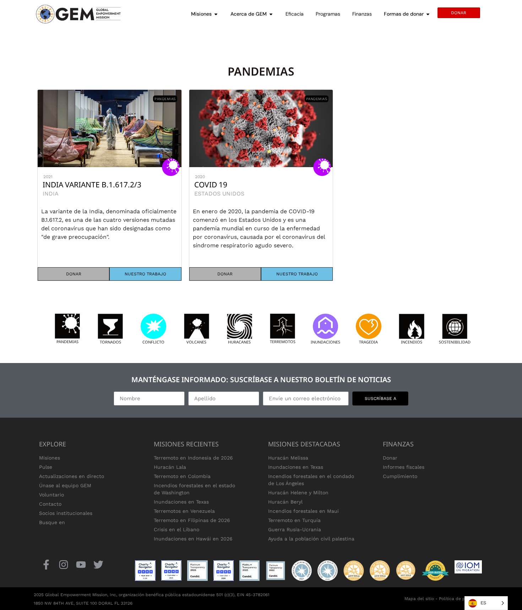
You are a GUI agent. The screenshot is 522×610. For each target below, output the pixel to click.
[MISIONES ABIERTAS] (215, 14)
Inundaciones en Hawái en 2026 (193, 539)
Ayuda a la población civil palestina (311, 539)
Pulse (45, 467)
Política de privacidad (461, 598)
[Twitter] (98, 564)
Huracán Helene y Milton (298, 492)
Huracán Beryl (285, 502)
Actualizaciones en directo (71, 476)
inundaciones (325, 342)
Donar (390, 458)
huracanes (239, 342)
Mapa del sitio (419, 598)
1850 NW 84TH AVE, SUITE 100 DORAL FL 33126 (83, 603)
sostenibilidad (455, 342)
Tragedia (368, 342)
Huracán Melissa (288, 458)
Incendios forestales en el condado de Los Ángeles (311, 479)
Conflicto (153, 342)
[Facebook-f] (46, 564)
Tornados (110, 342)
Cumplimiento (400, 476)
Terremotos (282, 341)
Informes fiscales (403, 467)
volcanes (196, 342)
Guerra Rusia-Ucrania (294, 529)
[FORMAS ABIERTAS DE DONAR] (427, 14)
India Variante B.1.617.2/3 (92, 184)
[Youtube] (81, 564)
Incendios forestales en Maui (303, 511)
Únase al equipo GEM (65, 485)
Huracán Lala (170, 467)
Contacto (50, 504)
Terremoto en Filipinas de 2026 (192, 520)
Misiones (49, 458)
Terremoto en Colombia (182, 476)
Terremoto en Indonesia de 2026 (193, 458)
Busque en (52, 522)
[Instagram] (63, 564)
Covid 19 (210, 184)
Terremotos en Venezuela (184, 511)
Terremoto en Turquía (294, 520)
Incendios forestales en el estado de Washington (194, 489)
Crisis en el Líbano (176, 529)
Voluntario (51, 495)
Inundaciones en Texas (181, 502)
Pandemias (67, 341)
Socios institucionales (65, 513)
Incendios (411, 342)
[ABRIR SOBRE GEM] (270, 14)
